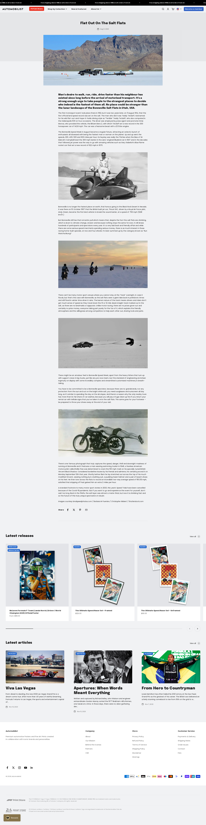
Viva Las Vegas (21, 688)
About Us (95, 9)
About (88, 736)
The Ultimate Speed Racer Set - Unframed (160, 610)
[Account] (168, 9)
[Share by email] (86, 509)
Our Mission (90, 741)
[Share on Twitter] (74, 509)
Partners (89, 749)
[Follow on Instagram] (19, 767)
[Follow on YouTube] (25, 767)
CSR (87, 753)
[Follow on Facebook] (7, 767)
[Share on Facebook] (67, 509)
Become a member (193, 9)
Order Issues (183, 745)
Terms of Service (139, 745)
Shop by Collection (56, 9)
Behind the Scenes (93, 745)
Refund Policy (138, 741)
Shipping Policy (138, 749)
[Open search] (163, 9)
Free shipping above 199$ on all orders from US (46, 3)
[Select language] (179, 9)
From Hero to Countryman (168, 688)
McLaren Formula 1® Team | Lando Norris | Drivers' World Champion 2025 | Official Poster (35, 611)
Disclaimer (136, 753)
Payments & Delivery (187, 736)
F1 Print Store (37, 9)
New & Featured (78, 9)
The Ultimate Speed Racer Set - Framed (93, 610)
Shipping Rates (184, 741)
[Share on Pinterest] (80, 509)
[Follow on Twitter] (13, 767)
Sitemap (135, 757)
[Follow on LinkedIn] (31, 767)
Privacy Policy (138, 736)
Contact (181, 749)
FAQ (179, 753)
